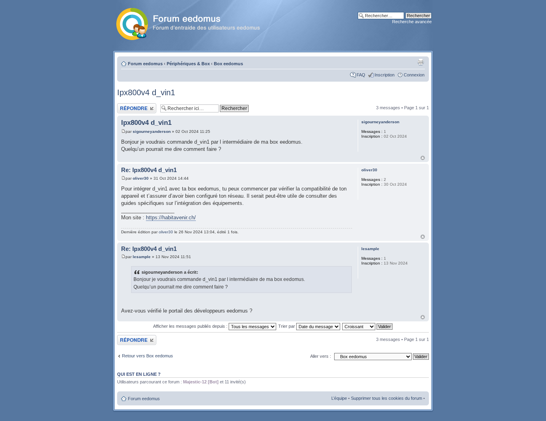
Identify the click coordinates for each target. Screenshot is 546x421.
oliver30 (141, 178)
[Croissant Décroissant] (367, 326)
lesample (142, 257)
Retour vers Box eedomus (147, 355)
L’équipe (339, 398)
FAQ (361, 74)
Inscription (385, 74)
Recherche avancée (412, 21)
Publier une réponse (136, 105)
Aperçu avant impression (420, 62)
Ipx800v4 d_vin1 (146, 92)
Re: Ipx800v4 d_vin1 (149, 169)
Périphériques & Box (188, 63)
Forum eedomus (145, 63)
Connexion (414, 74)
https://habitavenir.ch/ (171, 218)
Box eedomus (228, 63)
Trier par (287, 326)
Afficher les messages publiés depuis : (191, 326)
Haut (422, 158)
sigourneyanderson (152, 131)
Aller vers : (320, 356)
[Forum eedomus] (194, 22)
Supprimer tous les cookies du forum (386, 398)
